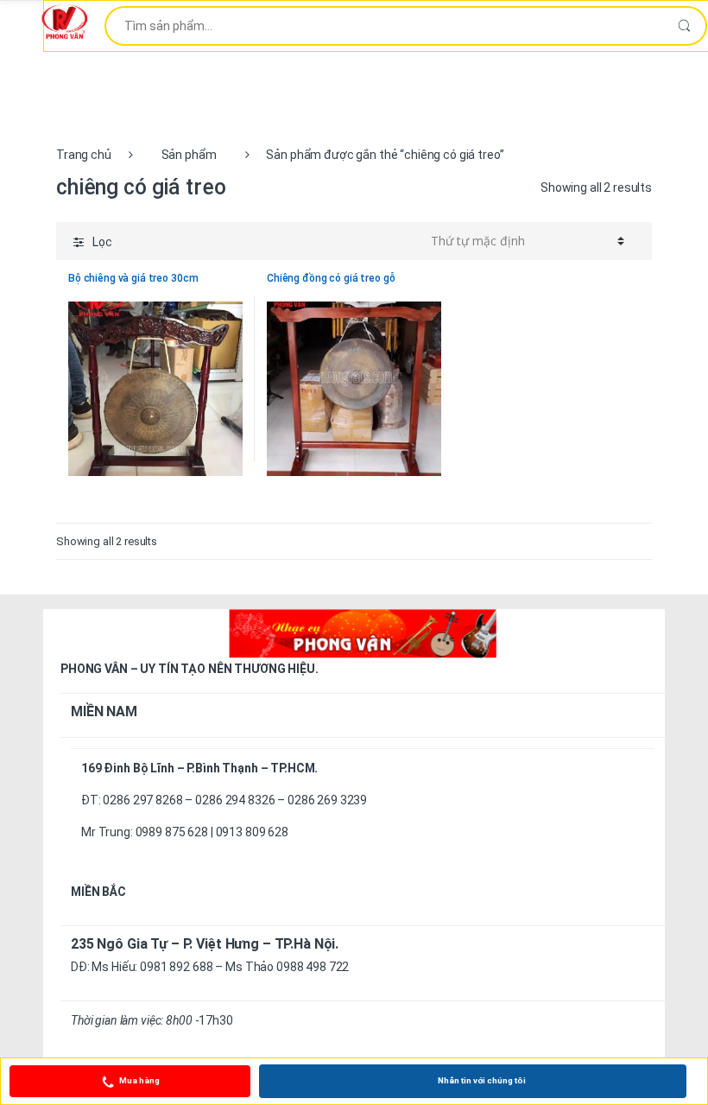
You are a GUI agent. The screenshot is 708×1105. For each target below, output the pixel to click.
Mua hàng (139, 1080)
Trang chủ (83, 155)
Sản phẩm (189, 155)
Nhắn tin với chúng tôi (482, 1080)
